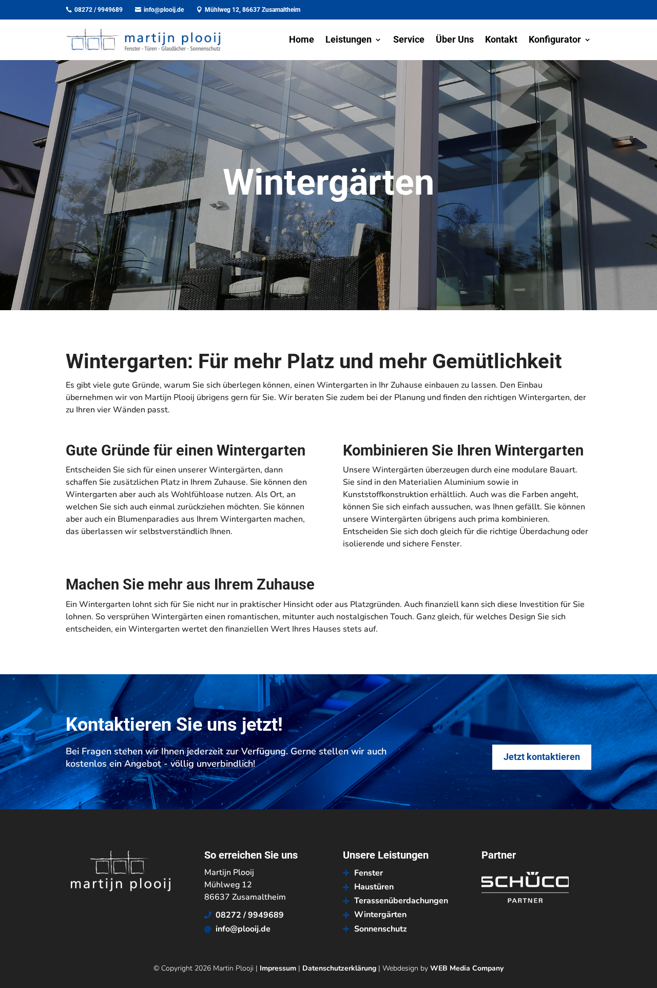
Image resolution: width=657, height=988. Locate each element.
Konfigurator (555, 40)
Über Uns (455, 40)
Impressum (278, 968)
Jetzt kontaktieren (542, 756)
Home (301, 40)
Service (408, 40)
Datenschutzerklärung (339, 968)
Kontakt (501, 40)
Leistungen (348, 40)
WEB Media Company (467, 968)
